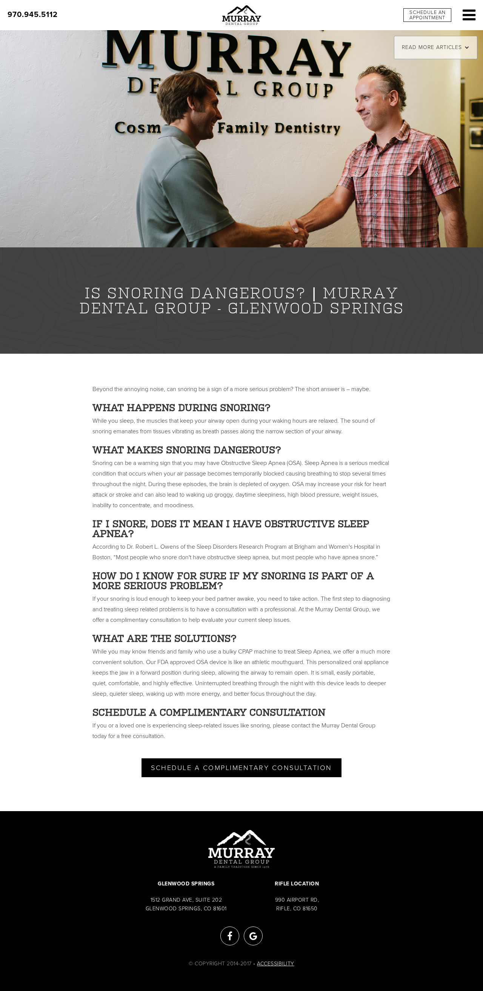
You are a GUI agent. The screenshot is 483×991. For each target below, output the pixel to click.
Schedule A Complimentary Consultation (241, 768)
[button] (435, 47)
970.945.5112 (33, 14)
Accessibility (275, 963)
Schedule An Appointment (427, 15)
